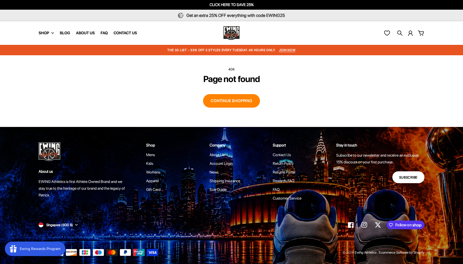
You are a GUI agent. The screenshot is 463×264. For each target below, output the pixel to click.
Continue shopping (231, 100)
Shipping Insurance (225, 181)
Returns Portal (284, 172)
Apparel (152, 181)
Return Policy (283, 163)
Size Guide (218, 189)
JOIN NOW (287, 50)
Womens (153, 172)
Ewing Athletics (366, 252)
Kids (149, 163)
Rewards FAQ (283, 181)
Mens (150, 155)
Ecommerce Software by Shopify (401, 252)
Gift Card (153, 189)
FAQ (276, 189)
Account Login (221, 163)
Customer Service (287, 198)
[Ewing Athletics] (231, 33)
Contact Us (282, 155)
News (214, 172)
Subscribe (408, 177)
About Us (217, 155)
